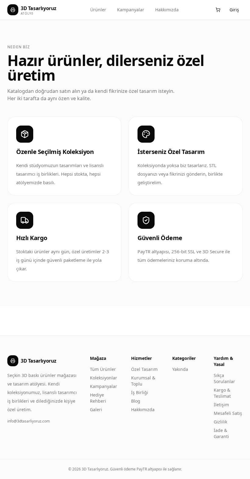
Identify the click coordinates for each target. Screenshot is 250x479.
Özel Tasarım (144, 369)
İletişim (221, 405)
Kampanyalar (130, 10)
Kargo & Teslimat (222, 393)
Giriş (234, 10)
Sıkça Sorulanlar (224, 378)
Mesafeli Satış (228, 413)
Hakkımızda (167, 10)
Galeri (96, 409)
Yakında (180, 369)
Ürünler (98, 10)
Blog (135, 401)
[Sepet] (217, 9)
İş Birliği (139, 392)
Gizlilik (220, 422)
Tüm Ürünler (103, 369)
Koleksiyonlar (103, 378)
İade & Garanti (221, 433)
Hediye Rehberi (98, 398)
